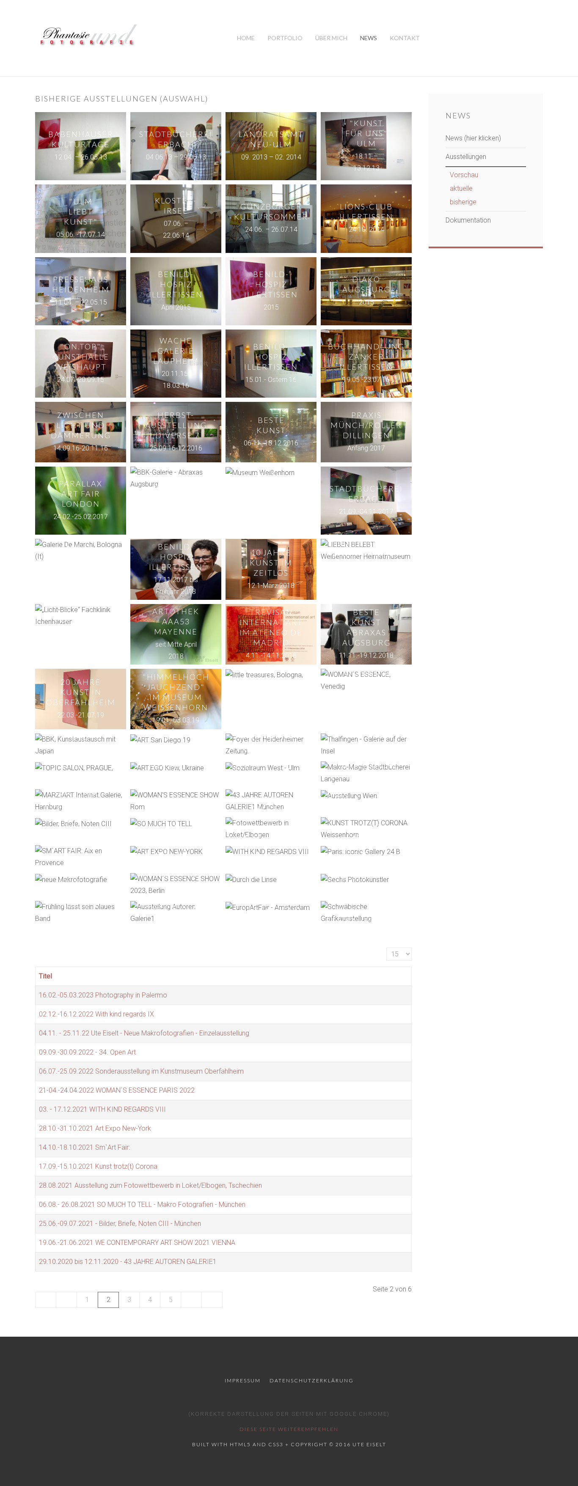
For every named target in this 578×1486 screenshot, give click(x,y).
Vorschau (464, 175)
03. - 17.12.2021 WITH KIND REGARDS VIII (102, 1109)
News (368, 37)
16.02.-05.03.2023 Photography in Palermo (103, 995)
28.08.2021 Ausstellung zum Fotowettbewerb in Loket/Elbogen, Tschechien (150, 1185)
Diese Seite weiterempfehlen (289, 1429)
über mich (331, 37)
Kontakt (405, 37)
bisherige (463, 202)
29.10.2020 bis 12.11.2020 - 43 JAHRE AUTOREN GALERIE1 (128, 1262)
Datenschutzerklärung (312, 1380)
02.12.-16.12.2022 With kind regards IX (96, 1014)
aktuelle (461, 188)
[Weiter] (191, 1300)
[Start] (45, 1300)
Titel (45, 976)
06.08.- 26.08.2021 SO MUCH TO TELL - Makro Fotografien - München (142, 1204)
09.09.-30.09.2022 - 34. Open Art (87, 1052)
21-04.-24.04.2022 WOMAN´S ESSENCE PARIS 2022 (117, 1090)
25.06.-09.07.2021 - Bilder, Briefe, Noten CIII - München (120, 1224)
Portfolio (285, 37)
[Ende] (212, 1300)
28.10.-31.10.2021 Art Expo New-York (95, 1128)
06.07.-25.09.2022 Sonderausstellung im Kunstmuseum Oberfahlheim (141, 1071)
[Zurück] (66, 1300)
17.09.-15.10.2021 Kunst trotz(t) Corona (98, 1166)
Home (246, 37)
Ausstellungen (466, 157)
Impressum (243, 1380)
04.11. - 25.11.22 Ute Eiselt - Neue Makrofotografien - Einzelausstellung (144, 1033)
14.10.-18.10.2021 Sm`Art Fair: (84, 1147)
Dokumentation (468, 220)
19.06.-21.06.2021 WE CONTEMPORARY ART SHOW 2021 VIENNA (137, 1243)
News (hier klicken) (473, 138)
